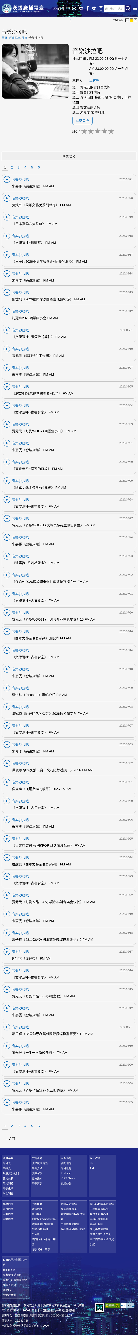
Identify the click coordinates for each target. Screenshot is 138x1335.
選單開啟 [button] (134, 8)
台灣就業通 (9, 1295)
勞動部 (7, 1290)
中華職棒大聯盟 (70, 1224)
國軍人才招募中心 (100, 1234)
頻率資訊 (37, 1183)
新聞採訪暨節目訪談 (44, 1219)
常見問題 (8, 1183)
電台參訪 (37, 1214)
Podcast (66, 1173)
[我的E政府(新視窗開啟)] (99, 1308)
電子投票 (8, 1188)
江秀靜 (94, 80)
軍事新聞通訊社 (99, 1219)
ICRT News (68, 1178)
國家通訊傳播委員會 (15, 1279)
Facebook (87, 8)
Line (94, 8)
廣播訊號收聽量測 (42, 1224)
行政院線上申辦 (41, 1249)
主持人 (7, 1168)
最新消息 (66, 1158)
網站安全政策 (32, 1305)
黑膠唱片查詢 (40, 1229)
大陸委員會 (9, 1285)
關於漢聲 (37, 1158)
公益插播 (37, 1209)
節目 (24, 37)
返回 (11, 1139)
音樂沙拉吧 (36, 37)
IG (101, 8)
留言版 (36, 1234)
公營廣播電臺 (69, 1209)
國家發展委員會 (12, 1274)
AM (92, 1168)
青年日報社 (96, 1224)
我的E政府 (9, 1269)
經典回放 (80, 8)
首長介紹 (37, 1168)
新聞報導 (66, 1163)
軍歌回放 (8, 1214)
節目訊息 (66, 1168)
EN (68, 8)
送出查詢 (128, 8)
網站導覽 (59, 8)
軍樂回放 (8, 1219)
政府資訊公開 (11, 1173)
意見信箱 (8, 1178)
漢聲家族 (37, 1173)
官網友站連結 (69, 1203)
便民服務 (37, 1203)
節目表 (7, 1163)
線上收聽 (74, 8)
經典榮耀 (8, 1158)
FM (92, 1163)
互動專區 (82, 120)
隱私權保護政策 (11, 1305)
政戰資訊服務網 (99, 1214)
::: (69, 20)
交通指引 (37, 1178)
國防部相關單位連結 (102, 1203)
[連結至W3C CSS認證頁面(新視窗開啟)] (127, 1305)
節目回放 (8, 1209)
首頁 (4, 37)
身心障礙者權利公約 (73, 1229)
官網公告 (66, 1183)
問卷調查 (8, 1193)
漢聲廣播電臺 (23, 8)
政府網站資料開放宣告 (56, 1305)
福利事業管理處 (99, 1229)
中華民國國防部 (99, 1209)
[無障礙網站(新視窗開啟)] (112, 1305)
